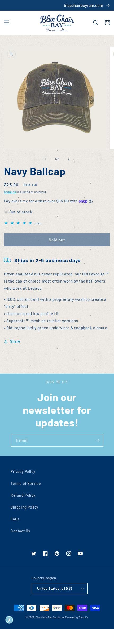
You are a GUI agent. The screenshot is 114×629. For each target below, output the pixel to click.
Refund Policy (23, 495)
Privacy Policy (23, 471)
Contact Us (20, 531)
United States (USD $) (54, 588)
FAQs (15, 519)
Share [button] (15, 341)
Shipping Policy (24, 507)
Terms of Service (26, 483)
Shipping (10, 191)
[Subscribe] (97, 440)
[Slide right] (68, 159)
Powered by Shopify (76, 617)
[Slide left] (45, 159)
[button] (6, 23)
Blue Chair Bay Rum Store (50, 617)
